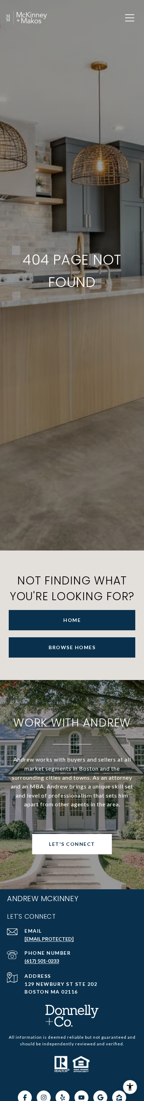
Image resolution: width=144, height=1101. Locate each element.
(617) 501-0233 (41, 961)
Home (72, 620)
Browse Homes (72, 647)
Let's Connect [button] (72, 844)
